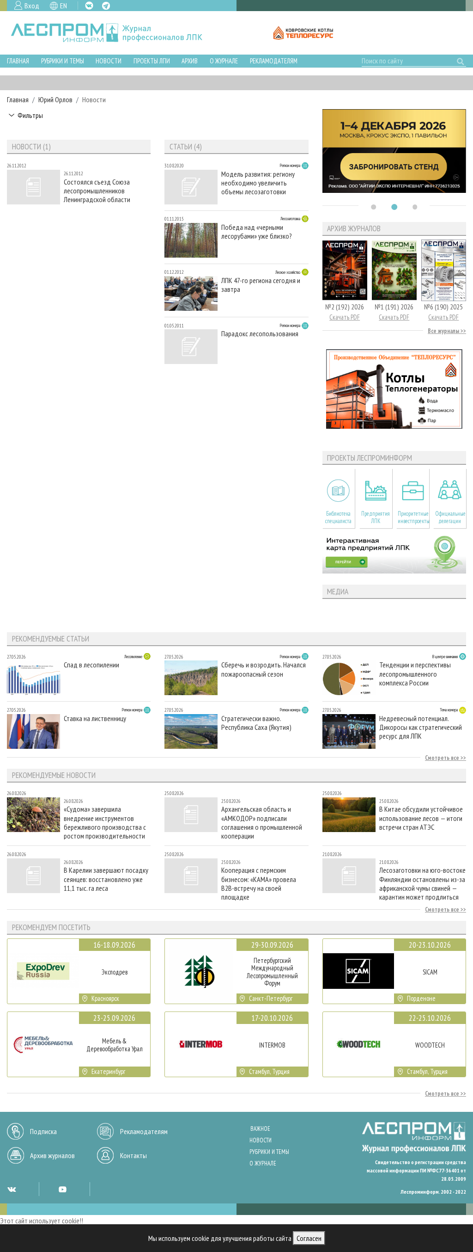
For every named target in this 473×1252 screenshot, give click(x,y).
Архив (190, 60)
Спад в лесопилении (91, 664)
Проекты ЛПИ (151, 60)
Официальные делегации (450, 517)
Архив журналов (52, 1155)
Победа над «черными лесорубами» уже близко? (256, 232)
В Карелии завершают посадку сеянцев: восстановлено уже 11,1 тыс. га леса (106, 879)
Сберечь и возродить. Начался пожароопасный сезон (263, 669)
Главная (18, 60)
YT (62, 1189)
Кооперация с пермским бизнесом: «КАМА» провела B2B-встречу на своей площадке (258, 883)
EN (63, 5)
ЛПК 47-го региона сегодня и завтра (260, 285)
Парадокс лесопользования (259, 333)
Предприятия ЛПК (375, 517)
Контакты (133, 1155)
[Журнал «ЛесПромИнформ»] (114, 33)
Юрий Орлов (55, 99)
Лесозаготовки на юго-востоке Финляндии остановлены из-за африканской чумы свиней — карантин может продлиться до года (422, 883)
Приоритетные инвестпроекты (413, 517)
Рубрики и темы (62, 60)
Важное (260, 1129)
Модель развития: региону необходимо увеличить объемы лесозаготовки (258, 183)
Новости (108, 60)
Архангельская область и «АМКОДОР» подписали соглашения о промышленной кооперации (261, 822)
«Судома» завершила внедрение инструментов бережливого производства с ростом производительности (105, 822)
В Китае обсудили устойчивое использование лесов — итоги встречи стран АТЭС (421, 818)
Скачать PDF (344, 317)
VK (89, 5)
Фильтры (30, 115)
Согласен (309, 1238)
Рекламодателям (273, 60)
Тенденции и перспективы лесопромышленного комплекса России (415, 673)
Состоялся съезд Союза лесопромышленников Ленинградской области (97, 191)
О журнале (224, 60)
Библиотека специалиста (338, 517)
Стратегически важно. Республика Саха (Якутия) (256, 723)
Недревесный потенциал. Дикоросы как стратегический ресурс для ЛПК (420, 727)
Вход (31, 5)
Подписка (43, 1131)
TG (106, 6)
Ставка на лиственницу (95, 718)
